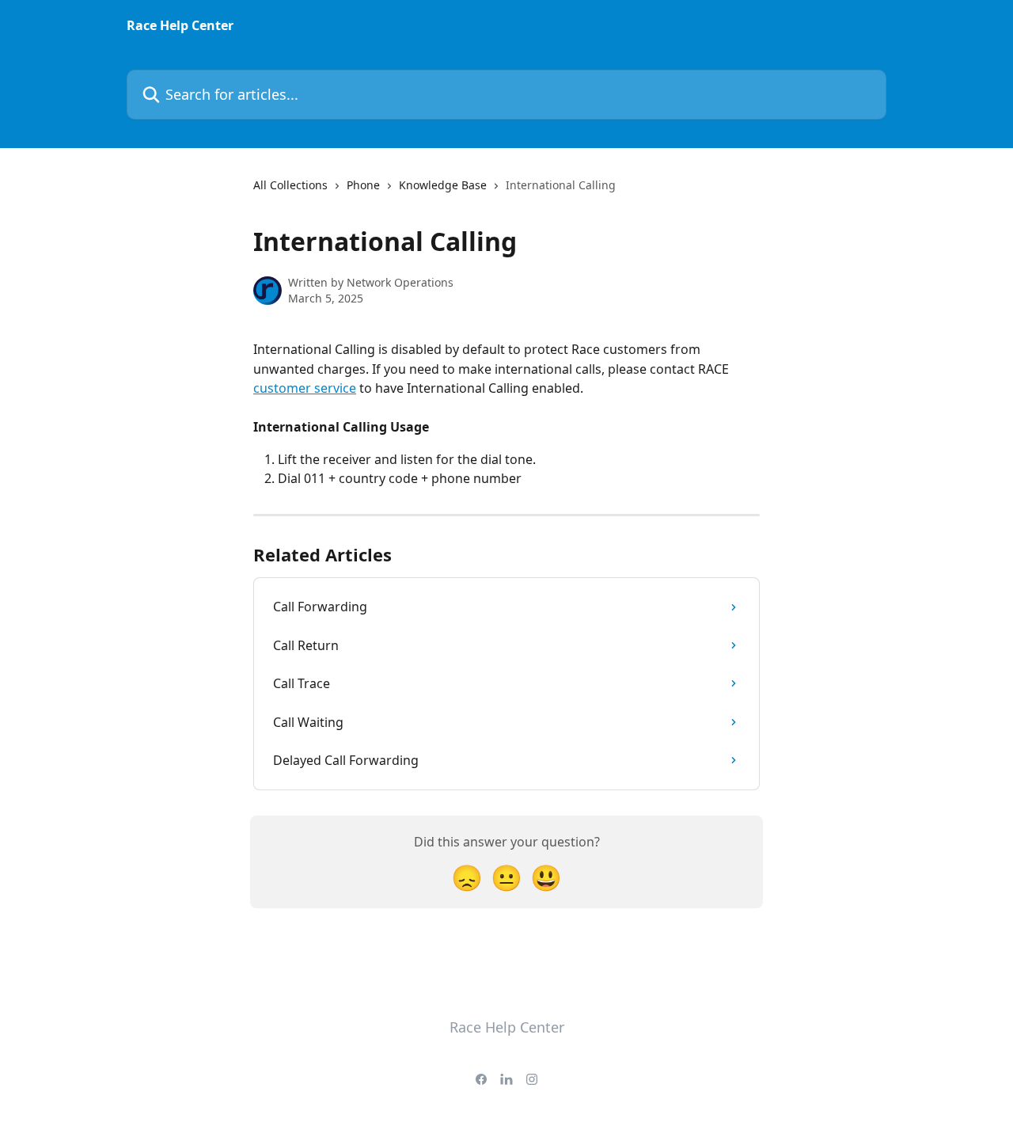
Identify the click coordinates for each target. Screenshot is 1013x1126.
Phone (363, 184)
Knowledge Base (443, 184)
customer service (304, 388)
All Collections (290, 184)
